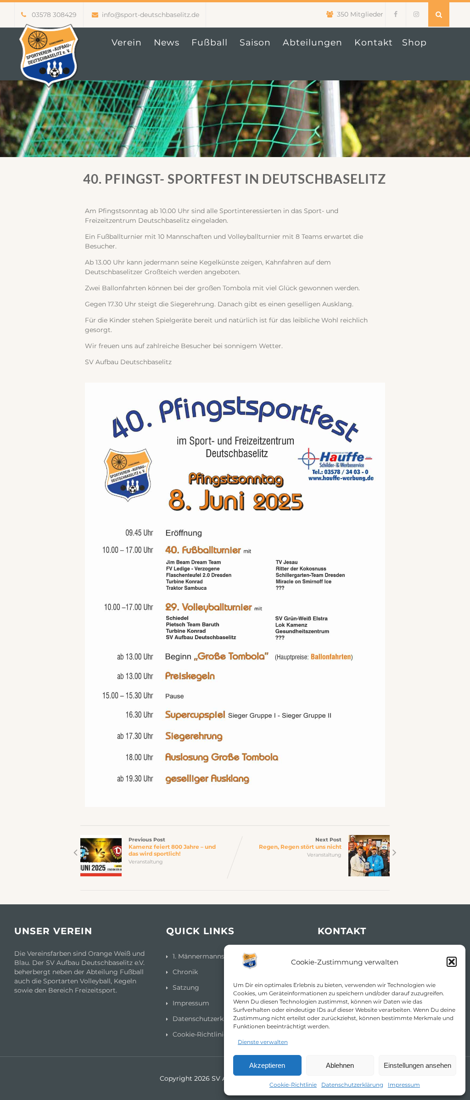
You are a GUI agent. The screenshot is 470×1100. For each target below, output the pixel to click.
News (166, 42)
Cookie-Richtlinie (293, 1084)
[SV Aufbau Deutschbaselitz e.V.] (48, 94)
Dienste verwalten (263, 1041)
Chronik (185, 972)
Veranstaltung (146, 861)
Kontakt (373, 42)
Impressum (404, 1084)
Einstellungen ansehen (417, 1065)
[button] (451, 961)
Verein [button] (127, 42)
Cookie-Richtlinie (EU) (208, 1034)
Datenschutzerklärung (352, 1084)
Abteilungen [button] (312, 42)
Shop (414, 42)
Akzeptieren (267, 1065)
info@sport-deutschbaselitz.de (150, 15)
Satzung (186, 987)
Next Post (300, 843)
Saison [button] (255, 42)
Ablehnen (340, 1065)
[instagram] (416, 14)
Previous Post (172, 846)
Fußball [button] (209, 42)
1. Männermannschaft (207, 956)
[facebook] (395, 14)
